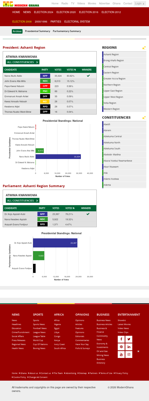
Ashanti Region (111, 54)
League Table (39, 336)
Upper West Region (113, 96)
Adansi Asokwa (111, 178)
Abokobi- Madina (112, 154)
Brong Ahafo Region (114, 60)
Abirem (107, 130)
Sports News (39, 324)
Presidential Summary (37, 31)
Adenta (107, 184)
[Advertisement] (73, 374)
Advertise (104, 3)
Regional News (19, 344)
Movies (92, 3)
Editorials (79, 336)
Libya (56, 332)
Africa (56, 320)
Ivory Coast (59, 344)
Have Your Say (82, 344)
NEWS (27, 12)
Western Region (112, 108)
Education (16, 328)
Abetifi (107, 124)
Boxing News (39, 348)
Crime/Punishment (20, 332)
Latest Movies (124, 324)
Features (79, 328)
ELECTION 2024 (43, 12)
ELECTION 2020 (66, 12)
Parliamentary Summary (67, 31)
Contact (127, 3)
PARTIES (56, 21)
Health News (18, 348)
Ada (106, 172)
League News (39, 332)
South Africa (60, 348)
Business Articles (104, 324)
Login (138, 3)
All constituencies (21, 62)
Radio (64, 3)
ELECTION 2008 (22, 21)
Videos (81, 3)
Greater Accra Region (114, 78)
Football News (40, 328)
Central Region (111, 66)
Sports (36, 320)
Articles (78, 324)
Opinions (79, 320)
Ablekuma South (112, 148)
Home (55, 3)
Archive (17, 31)
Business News (103, 320)
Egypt (56, 328)
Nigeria (57, 324)
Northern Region (112, 84)
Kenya (57, 340)
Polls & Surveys (82, 348)
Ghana (116, 3)
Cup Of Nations (40, 344)
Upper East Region (113, 90)
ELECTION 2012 (111, 12)
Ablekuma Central (113, 136)
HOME (16, 12)
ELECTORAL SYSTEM (77, 21)
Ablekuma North (112, 142)
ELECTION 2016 (88, 12)
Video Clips (123, 332)
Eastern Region (111, 72)
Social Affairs (18, 336)
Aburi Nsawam (111, 166)
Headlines (16, 324)
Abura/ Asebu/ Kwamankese (118, 160)
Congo (57, 336)
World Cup (38, 340)
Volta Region (110, 102)
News (14, 320)
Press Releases (18, 340)
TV (72, 3)
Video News (123, 328)
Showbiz (122, 320)
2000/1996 (41, 21)
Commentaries (82, 340)
